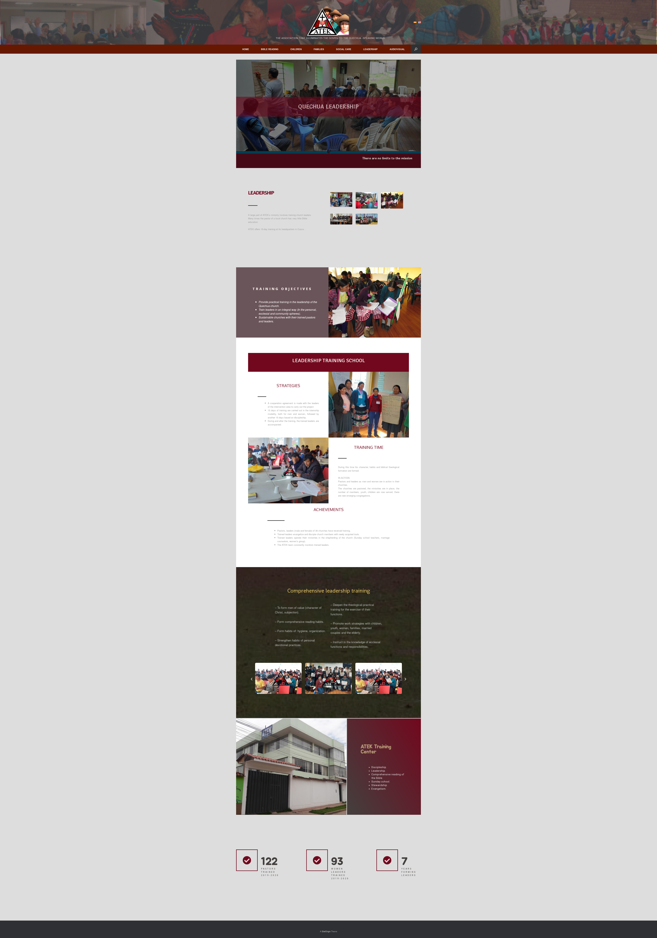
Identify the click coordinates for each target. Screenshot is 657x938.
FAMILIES (319, 49)
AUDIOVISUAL (397, 49)
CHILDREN (296, 49)
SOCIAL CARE (343, 49)
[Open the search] (416, 49)
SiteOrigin (326, 931)
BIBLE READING (269, 49)
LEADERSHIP (370, 49)
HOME (245, 49)
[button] (251, 679)
